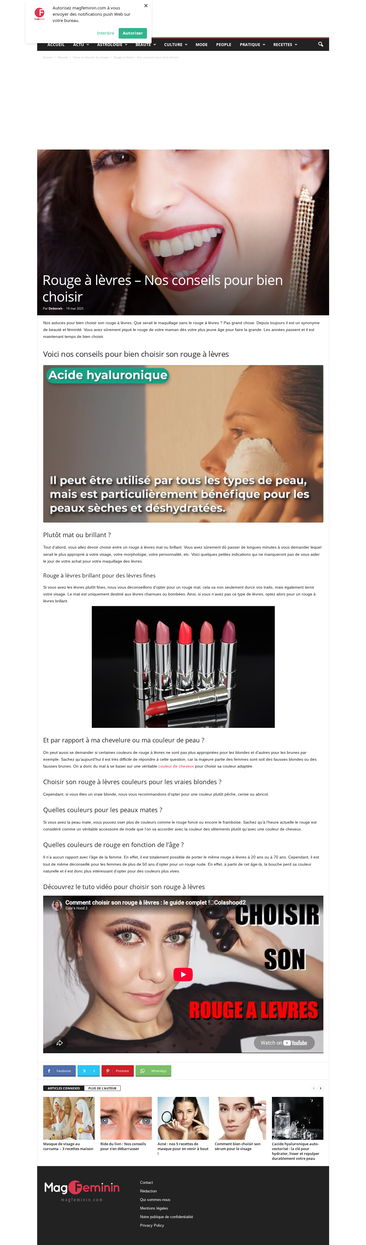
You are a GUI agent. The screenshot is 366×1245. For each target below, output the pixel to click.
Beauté (143, 44)
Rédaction (148, 1191)
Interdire (105, 33)
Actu (78, 44)
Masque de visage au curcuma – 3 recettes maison (68, 1146)
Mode (202, 44)
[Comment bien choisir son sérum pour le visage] (240, 1118)
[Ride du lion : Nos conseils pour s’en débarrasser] (126, 1118)
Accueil (56, 44)
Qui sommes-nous (155, 1200)
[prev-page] (314, 1088)
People (223, 44)
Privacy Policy (152, 1225)
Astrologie (109, 44)
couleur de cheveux (176, 766)
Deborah (55, 308)
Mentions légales (154, 1208)
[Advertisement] (183, 107)
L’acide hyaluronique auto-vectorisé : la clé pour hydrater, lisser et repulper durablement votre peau (295, 1151)
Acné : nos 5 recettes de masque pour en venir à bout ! (183, 1148)
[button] (320, 44)
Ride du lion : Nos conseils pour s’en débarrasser (123, 1146)
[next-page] (320, 1088)
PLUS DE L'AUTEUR (102, 1088)
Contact (146, 1182)
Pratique (250, 44)
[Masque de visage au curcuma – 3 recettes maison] (69, 1118)
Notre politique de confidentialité (166, 1217)
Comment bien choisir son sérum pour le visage (237, 1146)
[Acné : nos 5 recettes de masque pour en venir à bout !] (183, 1118)
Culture (173, 44)
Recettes (282, 44)
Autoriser (133, 33)
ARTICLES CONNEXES (64, 1088)
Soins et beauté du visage (90, 57)
